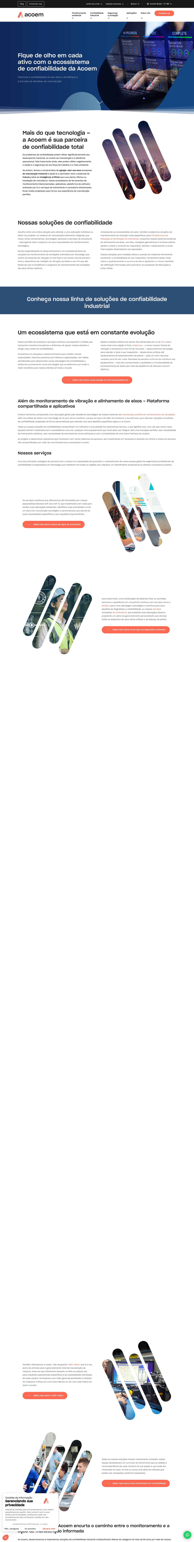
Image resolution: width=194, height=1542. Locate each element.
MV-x (163, 342)
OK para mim (49, 1529)
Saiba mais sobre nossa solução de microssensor (100, 380)
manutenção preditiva (132, 414)
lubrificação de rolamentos (126, 239)
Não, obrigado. (11, 1529)
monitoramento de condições (160, 414)
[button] (187, 1535)
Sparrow (138, 345)
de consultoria (120, 612)
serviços (157, 609)
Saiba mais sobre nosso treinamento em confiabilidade (139, 1483)
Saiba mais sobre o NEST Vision (48, 1395)
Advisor (105, 605)
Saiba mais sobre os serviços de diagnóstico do (139, 629)
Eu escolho (30, 1529)
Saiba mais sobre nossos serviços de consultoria (57, 524)
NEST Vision (73, 1364)
